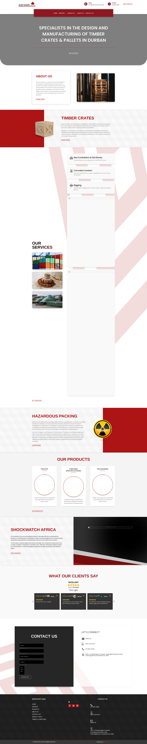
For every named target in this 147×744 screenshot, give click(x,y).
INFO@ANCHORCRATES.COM (96, 5)
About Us (81, 13)
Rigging (77, 185)
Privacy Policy (37, 717)
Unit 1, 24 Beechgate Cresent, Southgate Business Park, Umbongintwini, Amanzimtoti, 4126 (104, 654)
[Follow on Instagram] (77, 705)
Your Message (23, 664)
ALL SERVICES (36, 400)
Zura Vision (106, 742)
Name (20, 642)
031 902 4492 (115, 5)
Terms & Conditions (39, 719)
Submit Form (25, 677)
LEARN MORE (65, 140)
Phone (114, 3)
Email (90, 3)
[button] (114, 601)
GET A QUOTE (127, 4)
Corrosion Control (83, 170)
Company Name (23, 648)
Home (55, 13)
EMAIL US (88, 639)
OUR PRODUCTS (37, 511)
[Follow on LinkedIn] (73, 705)
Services (61, 13)
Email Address (23, 653)
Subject (21, 659)
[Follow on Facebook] (69, 705)
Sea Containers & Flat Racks (88, 157)
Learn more (40, 99)
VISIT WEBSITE (16, 553)
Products (71, 13)
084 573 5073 (90, 644)
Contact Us (89, 13)
